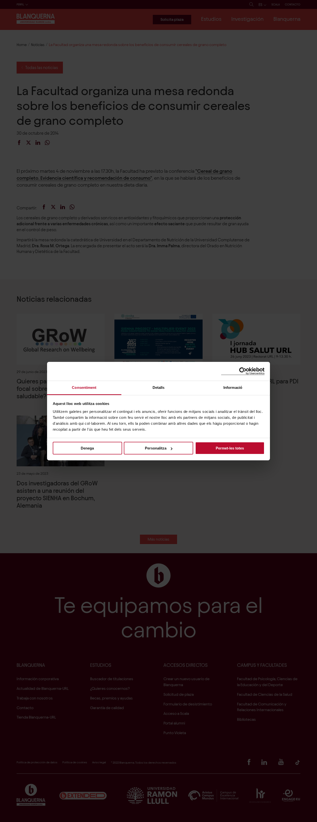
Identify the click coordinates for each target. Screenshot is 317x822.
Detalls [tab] (159, 387)
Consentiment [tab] (84, 387)
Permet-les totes (230, 448)
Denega (87, 448)
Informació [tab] (232, 387)
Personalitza (155, 448)
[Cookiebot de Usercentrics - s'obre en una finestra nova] (242, 371)
